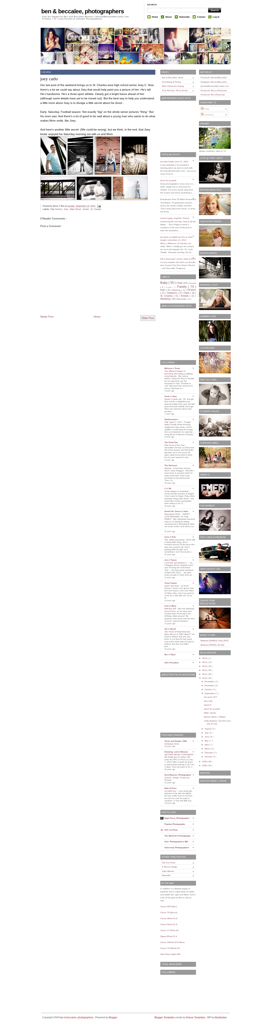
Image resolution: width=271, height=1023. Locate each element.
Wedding (165, 299)
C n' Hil (167, 488)
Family (182, 286)
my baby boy (170, 791)
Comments (208, 115)
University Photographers (176, 847)
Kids (163, 290)
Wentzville (181, 299)
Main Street (76, 209)
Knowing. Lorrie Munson (176, 752)
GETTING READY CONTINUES (179, 754)
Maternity (177, 290)
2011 (205, 674)
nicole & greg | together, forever (174, 218)
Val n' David (170, 629)
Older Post (148, 318)
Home (155, 17)
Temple (185, 296)
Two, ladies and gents (174, 540)
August (208, 729)
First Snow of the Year (174, 445)
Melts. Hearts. (210, 713)
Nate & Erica (170, 788)
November (209, 685)
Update (168, 468)
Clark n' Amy (170, 396)
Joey (66, 209)
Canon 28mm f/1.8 (168, 918)
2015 (205, 658)
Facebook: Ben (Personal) (213, 95)
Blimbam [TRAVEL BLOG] (212, 645)
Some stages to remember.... (177, 491)
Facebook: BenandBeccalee (214, 77)
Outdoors (172, 293)
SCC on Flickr (171, 830)
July (207, 733)
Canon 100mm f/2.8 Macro (172, 942)
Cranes (168, 778)
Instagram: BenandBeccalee (214, 82)
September (210, 693)
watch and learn (172, 586)
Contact (201, 17)
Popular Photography (174, 824)
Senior (86, 209)
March (208, 749)
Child (179, 283)
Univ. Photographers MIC (176, 841)
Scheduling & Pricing (171, 82)
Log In (216, 17)
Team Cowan (170, 583)
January (208, 756)
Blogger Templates (165, 1017)
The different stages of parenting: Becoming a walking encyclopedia (178, 373)
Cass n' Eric (170, 537)
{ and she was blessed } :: (176, 563)
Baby (164, 282)
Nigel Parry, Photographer (176, 818)
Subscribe (184, 17)
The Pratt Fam (171, 442)
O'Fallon (191, 290)
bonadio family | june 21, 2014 (174, 161)
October (208, 689)
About (168, 17)
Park (187, 293)
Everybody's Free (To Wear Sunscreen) (178, 199)
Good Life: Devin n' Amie (176, 511)
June (207, 737)
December (209, 681)
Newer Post (47, 316)
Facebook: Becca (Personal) (214, 90)
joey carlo (49, 78)
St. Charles (96, 209)
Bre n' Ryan (170, 654)
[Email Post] (98, 206)
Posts (206, 109)
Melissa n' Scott (172, 368)
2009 (205, 761)
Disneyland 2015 (172, 514)
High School (56, 209)
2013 (205, 666)
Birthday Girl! (170, 609)
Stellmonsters (171, 419)
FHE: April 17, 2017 (173, 422)
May (207, 741)
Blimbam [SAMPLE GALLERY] (215, 640)
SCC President (171, 663)
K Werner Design (169, 867)
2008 (205, 765)
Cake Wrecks (168, 871)
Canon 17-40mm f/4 (169, 930)
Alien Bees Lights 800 (170, 954)
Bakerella (166, 875)
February (209, 753)
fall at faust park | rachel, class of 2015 (178, 259)
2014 (205, 662)
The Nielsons (170, 465)
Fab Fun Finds (168, 863)
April (207, 745)
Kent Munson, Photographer (177, 775)
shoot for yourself (212, 709)
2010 (205, 678)
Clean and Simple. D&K (175, 741)
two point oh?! (210, 697)
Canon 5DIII (165, 906)
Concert (192, 283)
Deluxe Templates (196, 1017)
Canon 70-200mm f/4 (170, 948)
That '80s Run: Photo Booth (175, 90)
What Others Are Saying (173, 86)
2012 (205, 670)
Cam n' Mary (170, 606)
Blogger (113, 1017)
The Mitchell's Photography (177, 836)
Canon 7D (165, 912)
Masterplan (221, 1017)
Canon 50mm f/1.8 (168, 924)
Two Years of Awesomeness (177, 632)
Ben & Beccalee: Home (172, 77)
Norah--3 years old (173, 399)
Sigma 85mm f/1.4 (168, 936)
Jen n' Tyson (170, 560)
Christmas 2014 (171, 744)
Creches (169, 287)
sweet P (207, 705)
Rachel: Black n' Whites (214, 717)
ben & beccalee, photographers (82, 11)
